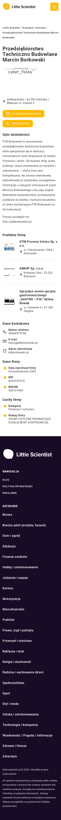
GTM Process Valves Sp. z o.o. (38, 243)
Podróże (9, 619)
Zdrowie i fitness (15, 746)
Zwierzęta (10, 756)
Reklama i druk (13, 651)
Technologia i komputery (20, 725)
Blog (6, 479)
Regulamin (10, 493)
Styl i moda (11, 703)
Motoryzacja (12, 599)
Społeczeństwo (13, 683)
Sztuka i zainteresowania (21, 714)
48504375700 (20, 123)
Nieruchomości (13, 609)
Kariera (8, 588)
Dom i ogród (11, 535)
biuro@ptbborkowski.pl (26, 113)
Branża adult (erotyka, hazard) (24, 525)
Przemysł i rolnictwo (21, 409)
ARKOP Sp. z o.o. (31, 268)
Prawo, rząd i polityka (18, 630)
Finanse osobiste (15, 556)
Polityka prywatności (18, 486)
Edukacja (9, 546)
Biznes (7, 514)
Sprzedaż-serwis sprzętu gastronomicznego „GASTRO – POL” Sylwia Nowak (37, 297)
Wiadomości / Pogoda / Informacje (28, 735)
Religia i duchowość (17, 662)
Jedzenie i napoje (15, 578)
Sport (6, 693)
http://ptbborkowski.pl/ (17, 221)
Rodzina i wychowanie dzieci (23, 672)
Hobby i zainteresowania (20, 567)
